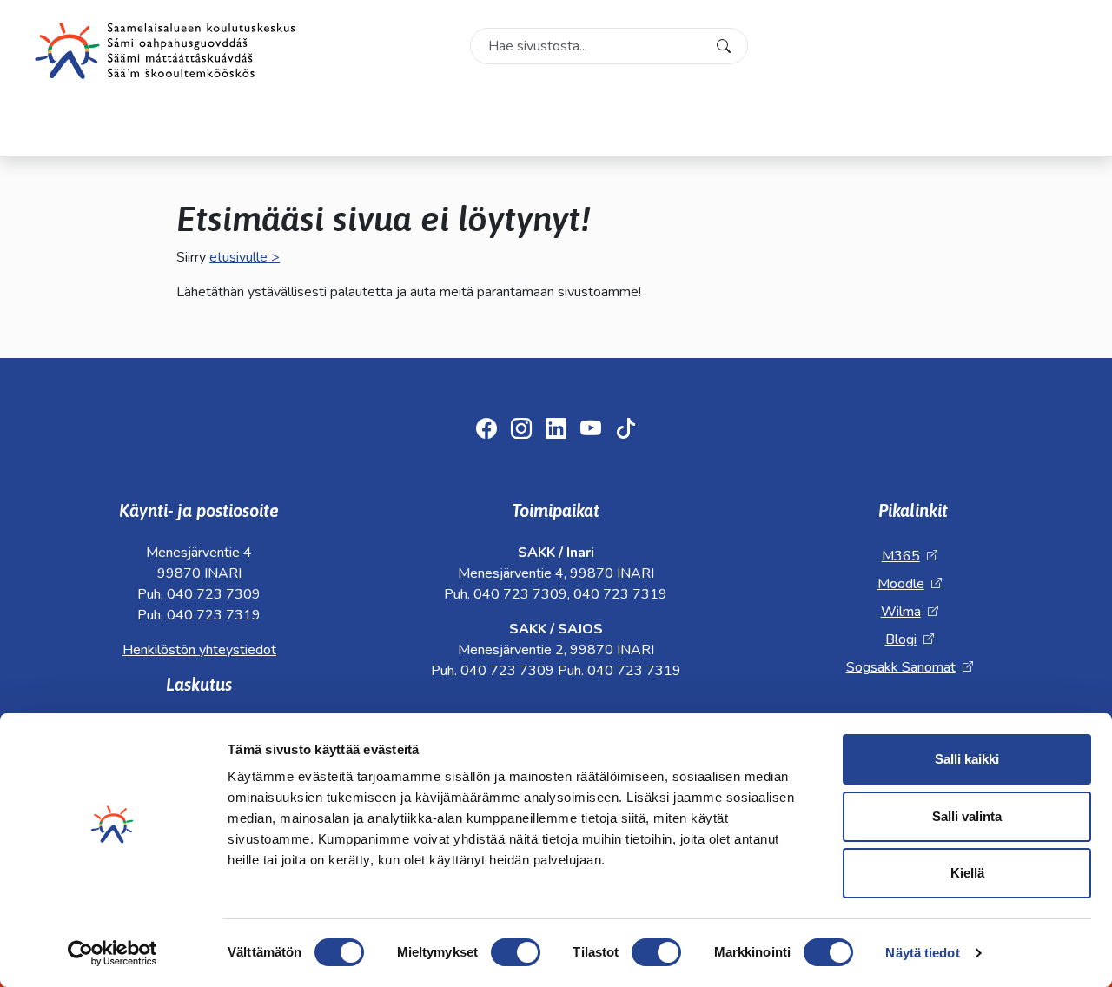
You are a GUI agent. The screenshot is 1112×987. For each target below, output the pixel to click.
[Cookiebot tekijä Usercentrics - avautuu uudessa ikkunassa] (112, 953)
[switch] (515, 952)
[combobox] (609, 46)
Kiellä (967, 872)
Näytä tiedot (922, 952)
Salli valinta (967, 816)
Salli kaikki (967, 759)
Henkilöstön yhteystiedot (199, 649)
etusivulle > (244, 257)
